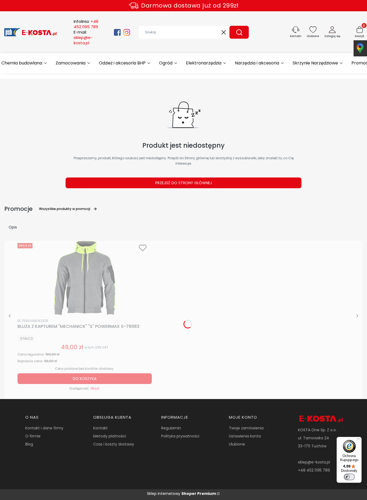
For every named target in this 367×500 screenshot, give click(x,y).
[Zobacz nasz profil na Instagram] (126, 32)
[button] (239, 32)
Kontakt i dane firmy (44, 428)
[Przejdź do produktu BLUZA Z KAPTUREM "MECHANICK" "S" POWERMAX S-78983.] (84, 278)
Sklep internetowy (181, 493)
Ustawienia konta (245, 436)
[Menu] (358, 440)
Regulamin (171, 428)
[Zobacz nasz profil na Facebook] (117, 32)
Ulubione (237, 444)
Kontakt (100, 428)
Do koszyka (84, 378)
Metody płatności (109, 436)
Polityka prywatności (180, 436)
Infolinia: (86, 24)
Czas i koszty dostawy (113, 444)
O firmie (33, 436)
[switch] (349, 477)
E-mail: (83, 38)
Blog (29, 444)
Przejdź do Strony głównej (183, 183)
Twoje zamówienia (246, 428)
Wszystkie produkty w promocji (64, 208)
